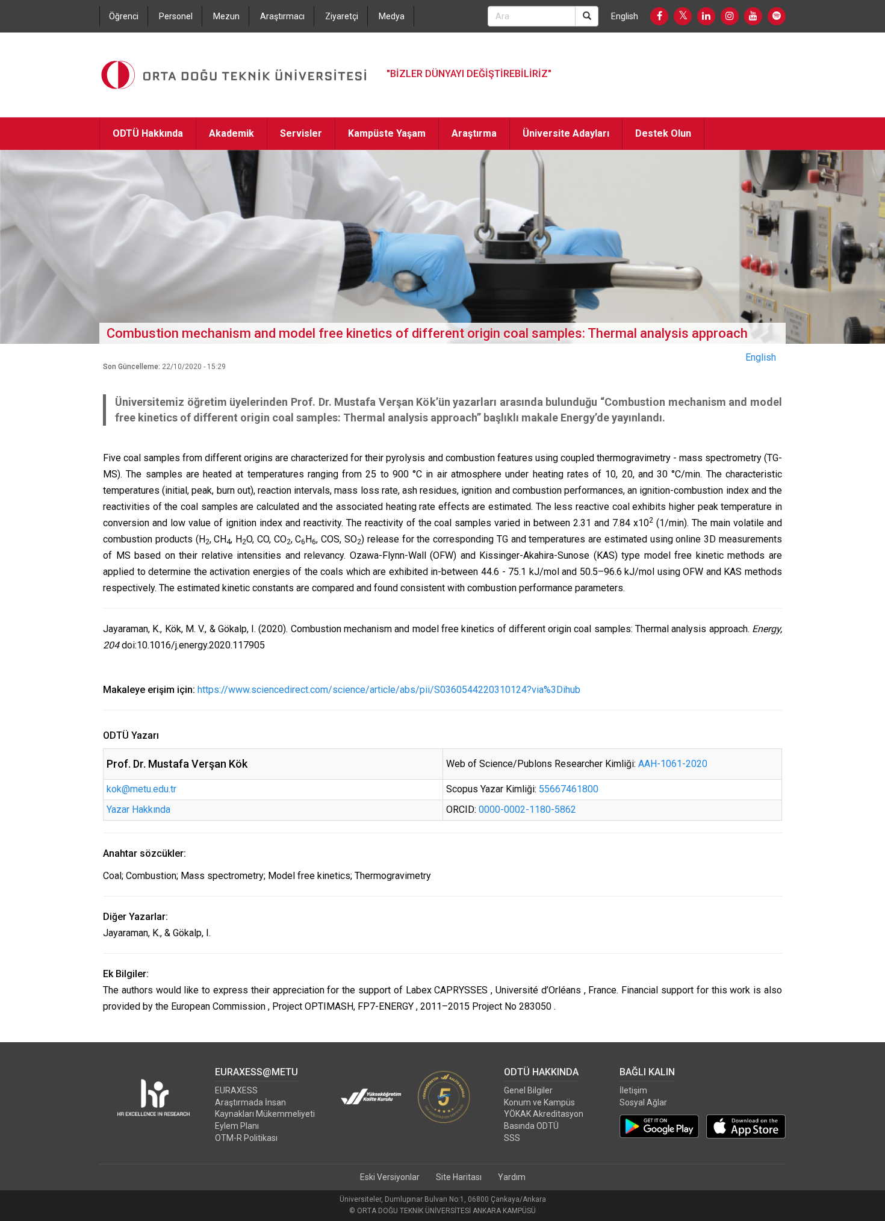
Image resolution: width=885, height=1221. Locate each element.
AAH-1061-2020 (672, 763)
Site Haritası (459, 1177)
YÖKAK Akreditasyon (543, 1114)
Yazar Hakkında (138, 809)
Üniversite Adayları (566, 133)
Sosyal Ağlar (643, 1102)
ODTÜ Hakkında (148, 133)
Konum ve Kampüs (539, 1102)
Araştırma (474, 133)
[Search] (586, 16)
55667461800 (568, 789)
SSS (512, 1138)
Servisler (301, 133)
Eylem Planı (237, 1126)
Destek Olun (663, 133)
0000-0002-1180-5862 (527, 809)
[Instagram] (730, 16)
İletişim (633, 1090)
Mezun (226, 16)
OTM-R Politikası (246, 1138)
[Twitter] (683, 16)
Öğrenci (123, 16)
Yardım (512, 1177)
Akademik (231, 133)
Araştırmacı (282, 16)
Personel (176, 16)
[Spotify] (777, 16)
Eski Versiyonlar (390, 1177)
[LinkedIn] (706, 16)
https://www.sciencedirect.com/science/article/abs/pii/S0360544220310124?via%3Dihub (388, 689)
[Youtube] (753, 16)
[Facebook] (659, 16)
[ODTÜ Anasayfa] (233, 75)
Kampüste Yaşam (387, 133)
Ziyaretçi (341, 16)
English (624, 16)
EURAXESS (236, 1090)
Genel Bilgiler (528, 1090)
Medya (392, 16)
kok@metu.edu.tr (141, 789)
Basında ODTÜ (531, 1126)
